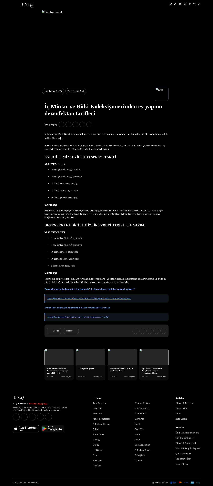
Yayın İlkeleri (182, 464)
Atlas (95, 429)
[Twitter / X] (32, 417)
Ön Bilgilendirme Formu (187, 432)
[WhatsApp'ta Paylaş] (75, 124)
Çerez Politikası (183, 453)
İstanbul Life (141, 413)
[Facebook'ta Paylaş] (61, 124)
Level (137, 439)
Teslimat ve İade (183, 458)
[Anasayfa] (175, 4)
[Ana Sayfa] (19, 398)
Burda (96, 445)
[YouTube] (24, 417)
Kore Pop (139, 419)
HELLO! (97, 460)
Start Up (139, 429)
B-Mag (96, 439)
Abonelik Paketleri (184, 403)
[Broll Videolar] (189, 4)
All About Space (143, 450)
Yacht (137, 434)
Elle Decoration (142, 445)
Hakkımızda (181, 408)
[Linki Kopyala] (163, 331)
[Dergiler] (180, 4)
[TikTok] (48, 417)
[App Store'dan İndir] (26, 428)
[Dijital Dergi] (185, 4)
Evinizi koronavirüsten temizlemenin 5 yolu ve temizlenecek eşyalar (78, 317)
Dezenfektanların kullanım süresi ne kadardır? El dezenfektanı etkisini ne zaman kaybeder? (89, 298)
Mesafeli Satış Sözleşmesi (187, 448)
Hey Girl (97, 465)
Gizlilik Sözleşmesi (184, 438)
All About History (101, 424)
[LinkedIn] (40, 417)
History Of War (142, 403)
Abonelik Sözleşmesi (185, 443)
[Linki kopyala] (89, 124)
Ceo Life (97, 408)
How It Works (142, 408)
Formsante (98, 413)
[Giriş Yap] (199, 4)
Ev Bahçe (97, 450)
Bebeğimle (140, 455)
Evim (95, 455)
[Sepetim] (194, 4)
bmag (20, 483)
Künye (178, 413)
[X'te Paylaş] (68, 124)
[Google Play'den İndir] (52, 428)
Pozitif (138, 424)
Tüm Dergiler (99, 403)
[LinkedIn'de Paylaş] (82, 124)
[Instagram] (16, 417)
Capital (138, 460)
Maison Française (101, 419)
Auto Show (98, 434)
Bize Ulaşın (181, 419)
